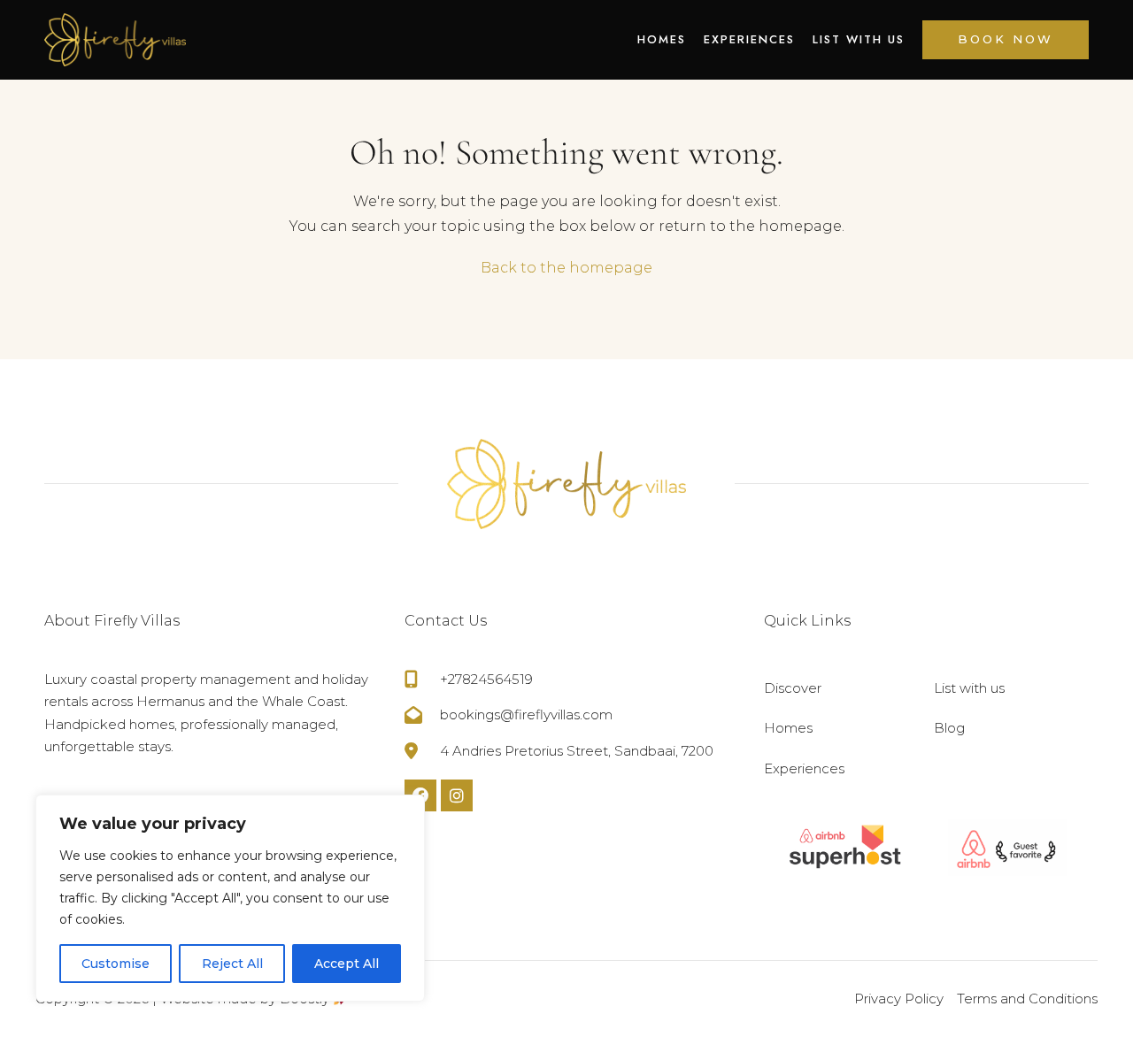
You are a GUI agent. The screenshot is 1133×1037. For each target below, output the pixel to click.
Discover (792, 688)
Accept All (346, 964)
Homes (661, 39)
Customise (115, 964)
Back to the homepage (566, 267)
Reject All (232, 964)
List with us (859, 39)
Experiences (749, 39)
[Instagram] (457, 795)
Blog (949, 727)
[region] (230, 898)
